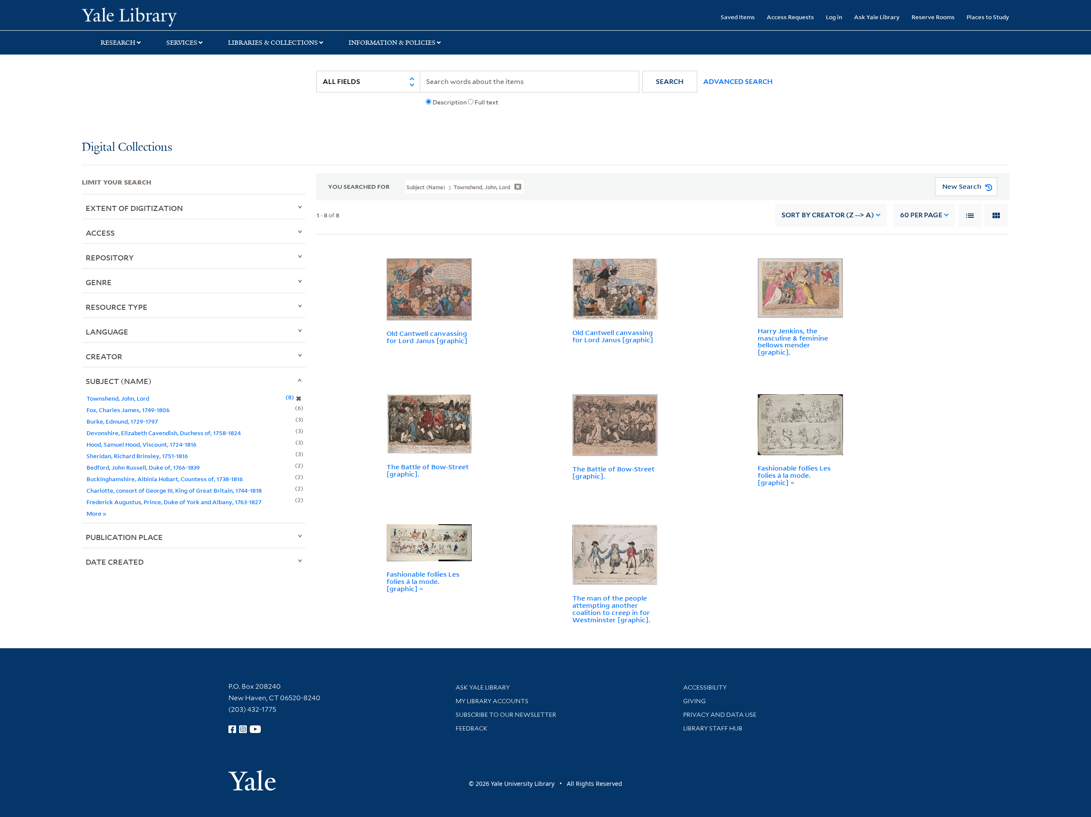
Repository (110, 257)
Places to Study (988, 17)
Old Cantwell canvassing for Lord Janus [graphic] (427, 337)
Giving (694, 701)
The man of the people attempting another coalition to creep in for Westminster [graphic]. (611, 609)
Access (100, 233)
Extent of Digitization (134, 208)
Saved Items (738, 17)
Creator (104, 356)
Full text (486, 102)
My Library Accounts (492, 701)
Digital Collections (127, 147)
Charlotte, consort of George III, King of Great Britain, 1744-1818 (174, 490)
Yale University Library (151, 16)
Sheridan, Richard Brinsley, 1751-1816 (137, 456)
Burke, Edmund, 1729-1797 (122, 421)
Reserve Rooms (933, 17)
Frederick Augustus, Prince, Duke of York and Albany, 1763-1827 (174, 502)
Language (107, 331)
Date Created (115, 562)
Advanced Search (738, 82)
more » (97, 513)
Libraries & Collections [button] (273, 42)
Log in (834, 17)
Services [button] (181, 42)
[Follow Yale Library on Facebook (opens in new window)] (232, 729)
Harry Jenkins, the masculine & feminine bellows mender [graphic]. (793, 341)
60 (921, 215)
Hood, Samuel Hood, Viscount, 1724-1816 (141, 444)
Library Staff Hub (712, 728)
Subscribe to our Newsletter (506, 714)
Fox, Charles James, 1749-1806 (128, 410)
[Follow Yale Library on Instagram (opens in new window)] (243, 729)
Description (450, 102)
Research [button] (118, 42)
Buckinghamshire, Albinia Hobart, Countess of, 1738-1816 (165, 479)
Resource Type (116, 307)
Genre (99, 282)
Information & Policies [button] (392, 42)
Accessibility (705, 687)
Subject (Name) (119, 381)
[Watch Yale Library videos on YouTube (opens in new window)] (255, 729)
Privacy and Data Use (719, 714)
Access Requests (790, 17)
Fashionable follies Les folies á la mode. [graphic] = (794, 475)
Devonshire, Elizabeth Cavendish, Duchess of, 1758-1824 (164, 433)
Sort (828, 215)
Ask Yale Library (877, 17)
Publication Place (124, 537)
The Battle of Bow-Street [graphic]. (428, 470)
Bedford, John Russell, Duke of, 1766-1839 (143, 467)
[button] (669, 81)
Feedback (472, 728)
